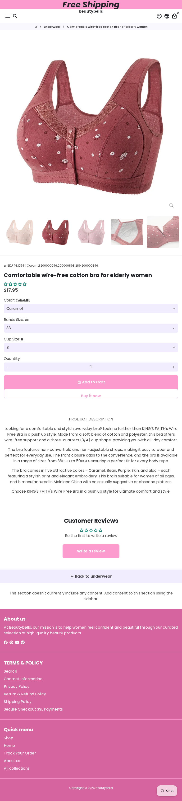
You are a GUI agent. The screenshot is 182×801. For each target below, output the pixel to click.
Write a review (91, 551)
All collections (17, 768)
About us (12, 760)
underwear (52, 27)
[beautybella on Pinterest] (11, 642)
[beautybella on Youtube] (17, 642)
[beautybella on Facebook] (6, 642)
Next (173, 124)
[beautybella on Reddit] (23, 642)
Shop (8, 738)
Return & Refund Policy (25, 694)
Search (10, 671)
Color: (17, 300)
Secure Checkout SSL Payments (33, 709)
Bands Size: (16, 319)
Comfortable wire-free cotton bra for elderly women (107, 27)
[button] (15, 284)
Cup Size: (13, 339)
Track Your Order (20, 753)
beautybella (104, 788)
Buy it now (91, 395)
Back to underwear (91, 576)
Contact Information (23, 679)
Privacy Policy (16, 686)
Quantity (12, 358)
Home (9, 745)
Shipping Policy (18, 701)
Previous (8, 124)
